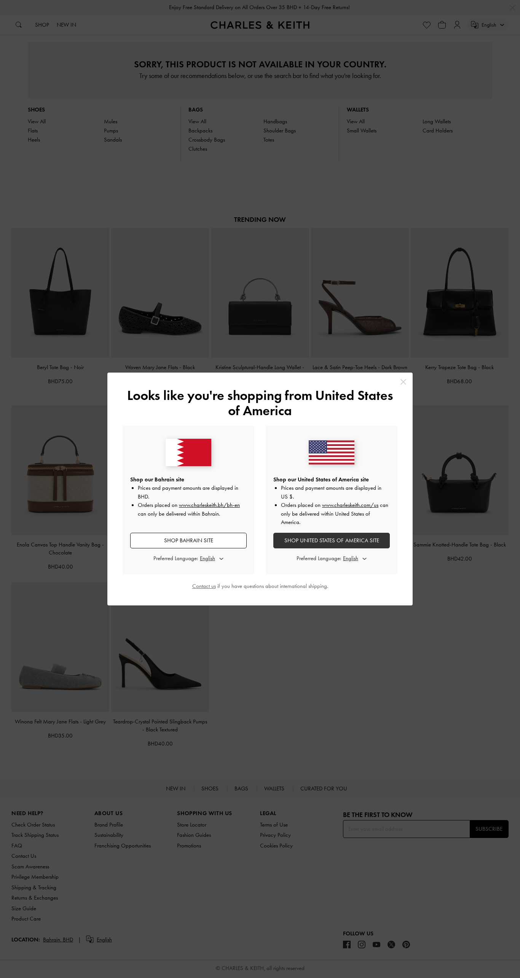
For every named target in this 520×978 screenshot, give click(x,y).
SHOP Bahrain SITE (188, 540)
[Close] (403, 381)
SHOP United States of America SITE (331, 540)
